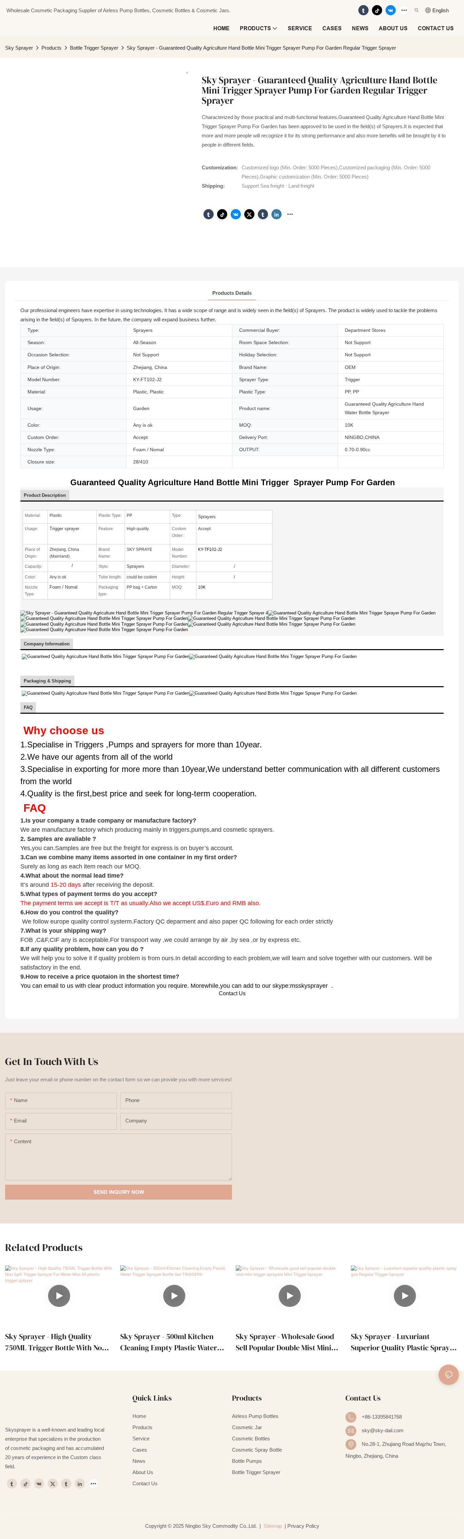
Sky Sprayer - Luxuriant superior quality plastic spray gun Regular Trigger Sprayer (400, 1342)
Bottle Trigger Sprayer (94, 48)
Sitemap (272, 1526)
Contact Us (232, 993)
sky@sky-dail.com (383, 1430)
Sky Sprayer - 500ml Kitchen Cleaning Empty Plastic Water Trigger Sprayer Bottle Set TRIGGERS (168, 1342)
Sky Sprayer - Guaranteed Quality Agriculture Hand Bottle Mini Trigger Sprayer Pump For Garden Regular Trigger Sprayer (261, 48)
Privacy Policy (303, 1526)
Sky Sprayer (19, 48)
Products (51, 48)
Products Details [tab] (232, 293)
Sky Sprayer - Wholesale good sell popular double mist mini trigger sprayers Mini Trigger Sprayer (285, 1342)
